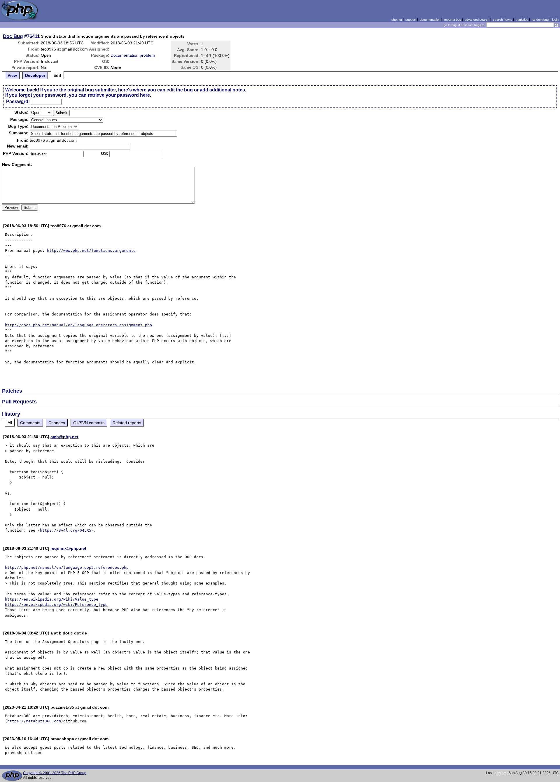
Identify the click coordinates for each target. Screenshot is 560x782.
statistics (522, 19)
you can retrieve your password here (109, 95)
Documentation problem (133, 55)
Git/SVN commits (88, 422)
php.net (396, 19)
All (10, 422)
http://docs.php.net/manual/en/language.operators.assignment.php (78, 325)
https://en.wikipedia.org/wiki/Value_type (51, 599)
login (555, 19)
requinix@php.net (68, 548)
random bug (540, 19)
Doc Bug (13, 36)
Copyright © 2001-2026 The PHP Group (54, 773)
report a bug (452, 19)
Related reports (127, 422)
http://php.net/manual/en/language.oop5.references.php (67, 567)
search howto (502, 19)
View (12, 75)
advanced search (477, 19)
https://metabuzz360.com (34, 721)
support (410, 19)
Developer (35, 75)
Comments (30, 422)
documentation (430, 19)
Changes (56, 422)
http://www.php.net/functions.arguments (91, 250)
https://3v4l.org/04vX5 (65, 530)
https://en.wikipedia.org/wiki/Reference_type (56, 604)
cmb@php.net (64, 436)
